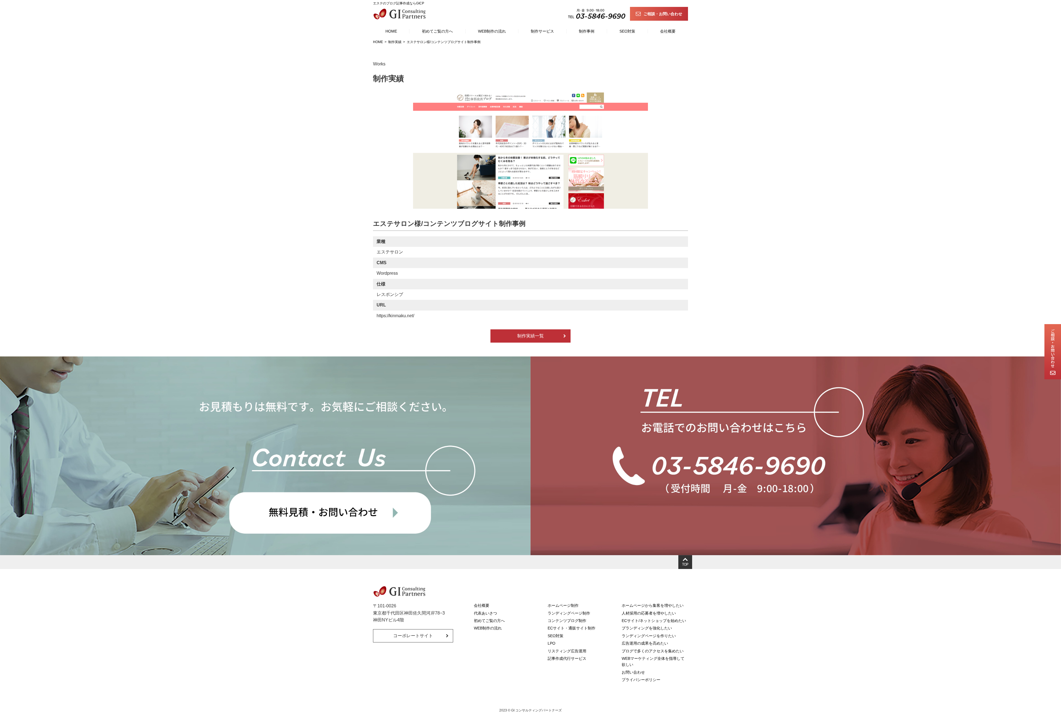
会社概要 (668, 31)
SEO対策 (627, 31)
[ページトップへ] (685, 562)
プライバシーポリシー (641, 679)
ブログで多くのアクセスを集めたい (653, 651)
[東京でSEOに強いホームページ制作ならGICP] (400, 14)
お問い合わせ (633, 672)
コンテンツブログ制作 (567, 620)
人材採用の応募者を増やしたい (649, 613)
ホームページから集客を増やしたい (653, 605)
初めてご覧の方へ (437, 31)
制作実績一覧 (530, 335)
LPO (551, 643)
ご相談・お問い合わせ (663, 14)
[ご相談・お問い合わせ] (1052, 351)
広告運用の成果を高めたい (645, 643)
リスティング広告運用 (567, 651)
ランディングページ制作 (569, 613)
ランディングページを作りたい (649, 636)
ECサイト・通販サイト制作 (571, 628)
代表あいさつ (485, 613)
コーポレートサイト (413, 635)
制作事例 (586, 31)
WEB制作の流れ (492, 31)
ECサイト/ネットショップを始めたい (654, 620)
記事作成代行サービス (567, 658)
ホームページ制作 (563, 605)
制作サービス (542, 31)
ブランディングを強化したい (647, 628)
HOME (391, 31)
